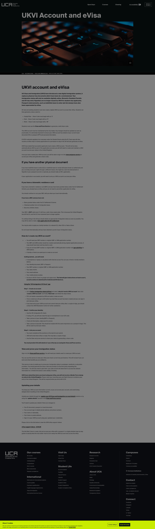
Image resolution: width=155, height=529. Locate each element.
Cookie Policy (72, 527)
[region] (77, 525)
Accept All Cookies (124, 524)
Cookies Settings (112, 524)
